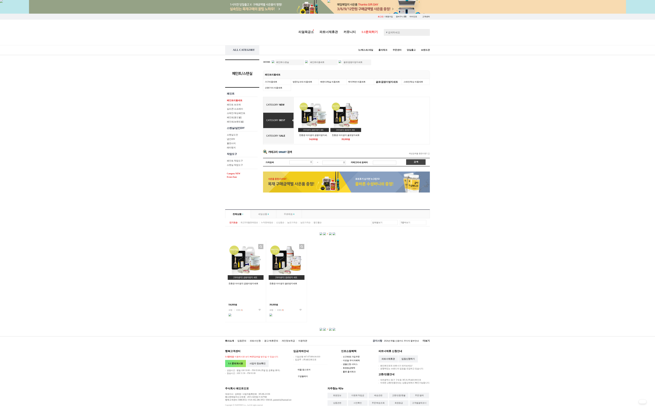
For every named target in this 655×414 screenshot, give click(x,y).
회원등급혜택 (349, 368)
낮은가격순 (305, 222)
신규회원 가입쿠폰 (351, 357)
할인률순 (318, 222)
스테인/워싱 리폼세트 (413, 82)
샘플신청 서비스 (350, 364)
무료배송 (289, 214)
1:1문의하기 (369, 32)
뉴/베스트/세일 (365, 50)
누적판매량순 (267, 222)
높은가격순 (292, 222)
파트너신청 (255, 340)
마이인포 (414, 17)
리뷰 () (239, 310)
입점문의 (241, 340)
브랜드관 (425, 50)
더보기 (426, 340)
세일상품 (263, 214)
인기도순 (233, 222)
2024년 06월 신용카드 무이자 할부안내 (401, 341)
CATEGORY (275, 105)
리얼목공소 (306, 32)
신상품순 (280, 222)
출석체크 (383, 50)
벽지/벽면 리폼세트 (357, 82)
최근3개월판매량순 (249, 222)
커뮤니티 (350, 32)
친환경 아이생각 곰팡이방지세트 (243, 283)
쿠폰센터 (397, 50)
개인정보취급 (288, 340)
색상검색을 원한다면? (418, 153)
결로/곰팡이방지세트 (387, 81)
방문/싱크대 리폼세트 (302, 82)
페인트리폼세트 (272, 74)
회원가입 (389, 17)
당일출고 (411, 50)
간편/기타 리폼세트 (273, 88)
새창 (230, 310)
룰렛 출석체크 (349, 372)
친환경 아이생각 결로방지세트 (346, 135)
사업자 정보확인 (258, 363)
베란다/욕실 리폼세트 (330, 82)
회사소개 (229, 340)
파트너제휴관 (328, 32)
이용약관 (302, 340)
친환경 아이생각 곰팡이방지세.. (313, 135)
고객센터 (426, 17)
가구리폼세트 (271, 82)
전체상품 (238, 214)
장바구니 (401, 17)
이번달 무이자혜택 (351, 360)
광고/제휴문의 (271, 340)
